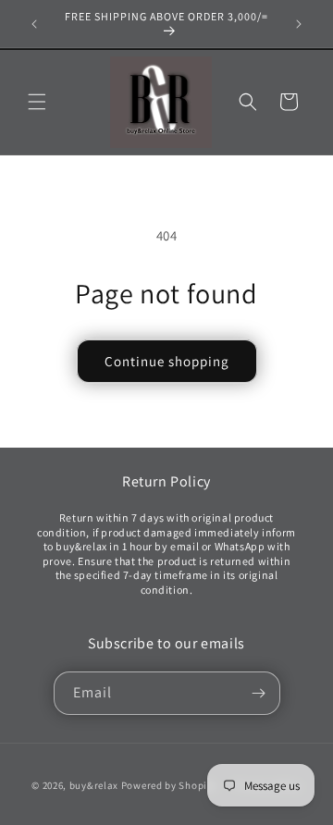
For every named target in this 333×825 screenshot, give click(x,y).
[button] (37, 101)
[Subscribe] (259, 693)
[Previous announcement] (34, 24)
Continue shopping (167, 361)
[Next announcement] (298, 24)
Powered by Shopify (168, 785)
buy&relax (95, 785)
